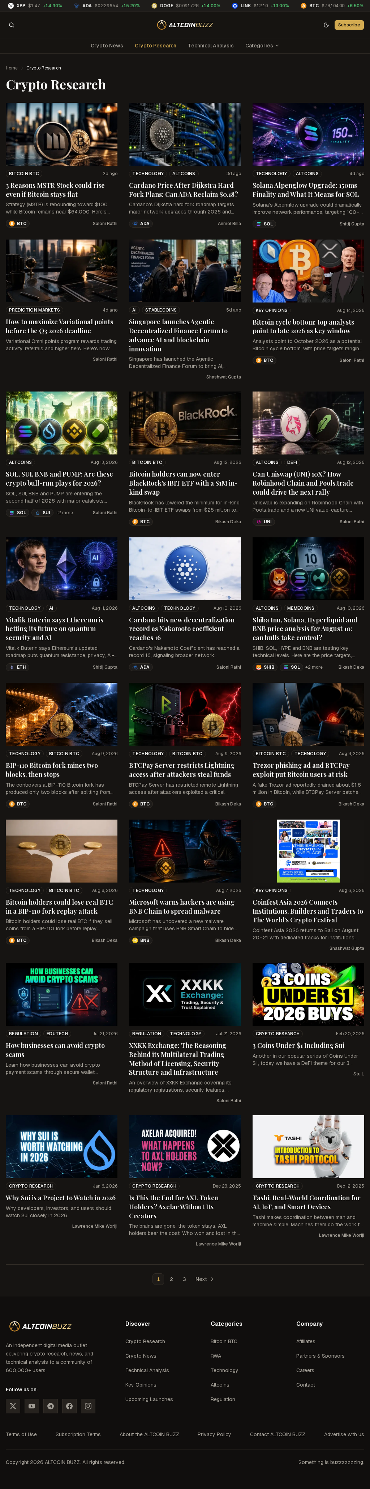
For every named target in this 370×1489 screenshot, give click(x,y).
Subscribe (349, 25)
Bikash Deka (228, 522)
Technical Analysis (211, 45)
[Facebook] (69, 1406)
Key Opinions (272, 310)
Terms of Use (21, 1434)
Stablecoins (161, 310)
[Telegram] (50, 1406)
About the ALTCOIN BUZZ (149, 1434)
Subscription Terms (78, 1434)
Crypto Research (155, 45)
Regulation (23, 1034)
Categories (259, 45)
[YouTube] (32, 1406)
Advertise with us (344, 1434)
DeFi (292, 462)
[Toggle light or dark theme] (326, 25)
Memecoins (301, 608)
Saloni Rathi (105, 224)
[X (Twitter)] (13, 1406)
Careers (305, 1370)
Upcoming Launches (149, 1399)
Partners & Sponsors (320, 1356)
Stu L (358, 1074)
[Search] (11, 25)
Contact (305, 1385)
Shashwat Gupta (223, 377)
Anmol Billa (229, 224)
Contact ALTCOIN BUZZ (277, 1434)
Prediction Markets (34, 310)
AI (134, 310)
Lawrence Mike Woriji (94, 1226)
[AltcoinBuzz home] (185, 25)
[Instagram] (88, 1406)
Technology (148, 174)
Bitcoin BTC (24, 174)
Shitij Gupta (352, 224)
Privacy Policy (214, 1434)
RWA (216, 1356)
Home (12, 68)
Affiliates (305, 1341)
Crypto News (107, 45)
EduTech (57, 1034)
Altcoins (183, 174)
